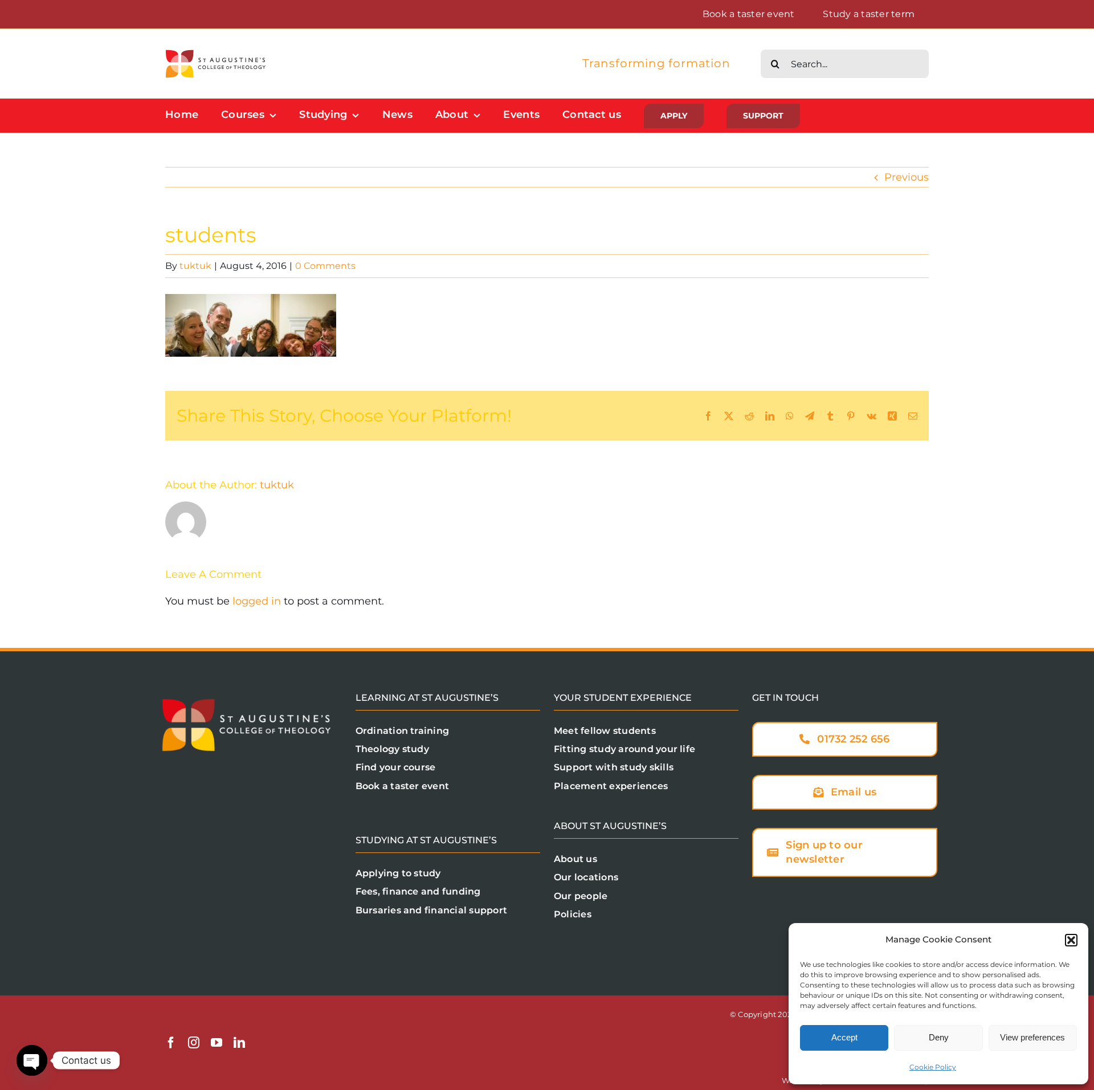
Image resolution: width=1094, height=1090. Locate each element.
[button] (1071, 940)
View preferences (1032, 1037)
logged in (256, 601)
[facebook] (171, 1042)
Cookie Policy (932, 1067)
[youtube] (216, 1042)
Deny (939, 1037)
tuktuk (195, 265)
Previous (906, 177)
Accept (844, 1037)
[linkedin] (239, 1042)
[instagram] (193, 1042)
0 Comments (325, 265)
